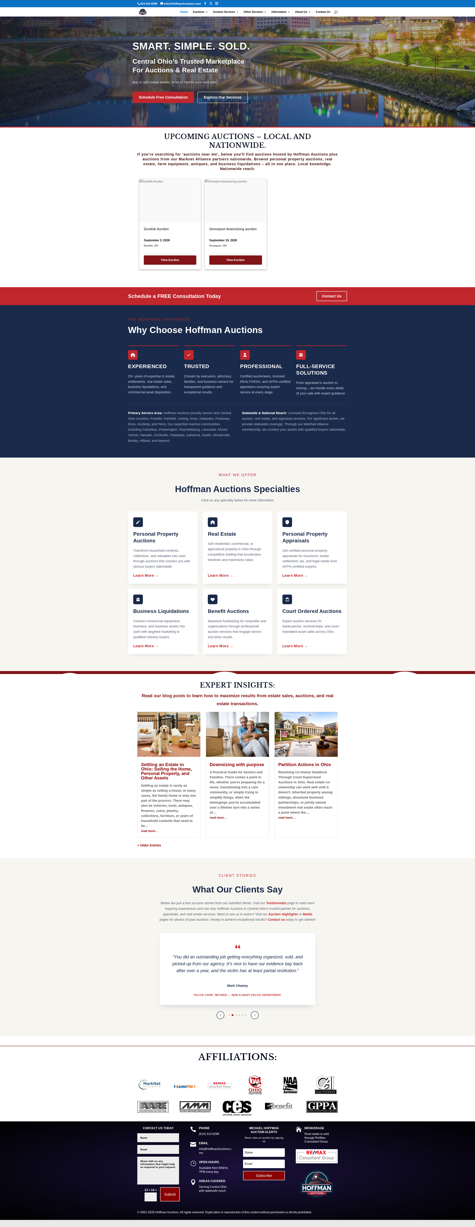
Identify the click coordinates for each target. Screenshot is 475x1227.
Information (278, 12)
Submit (170, 1194)
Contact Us (323, 12)
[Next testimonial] (255, 1015)
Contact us (276, 919)
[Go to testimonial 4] (239, 1015)
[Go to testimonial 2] (233, 1015)
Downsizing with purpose (237, 764)
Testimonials (276, 903)
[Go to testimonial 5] (242, 1015)
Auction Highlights (283, 914)
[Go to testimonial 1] (229, 1015)
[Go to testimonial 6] (246, 1015)
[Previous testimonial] (220, 1015)
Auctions (198, 12)
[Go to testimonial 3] (236, 1015)
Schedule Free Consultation (163, 97)
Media (307, 914)
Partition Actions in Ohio (304, 764)
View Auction (170, 260)
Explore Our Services (222, 97)
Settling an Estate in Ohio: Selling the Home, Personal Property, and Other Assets (166, 771)
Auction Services (224, 12)
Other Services (253, 12)
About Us (301, 12)
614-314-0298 (148, 3)
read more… (149, 831)
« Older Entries (149, 845)
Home (184, 12)
